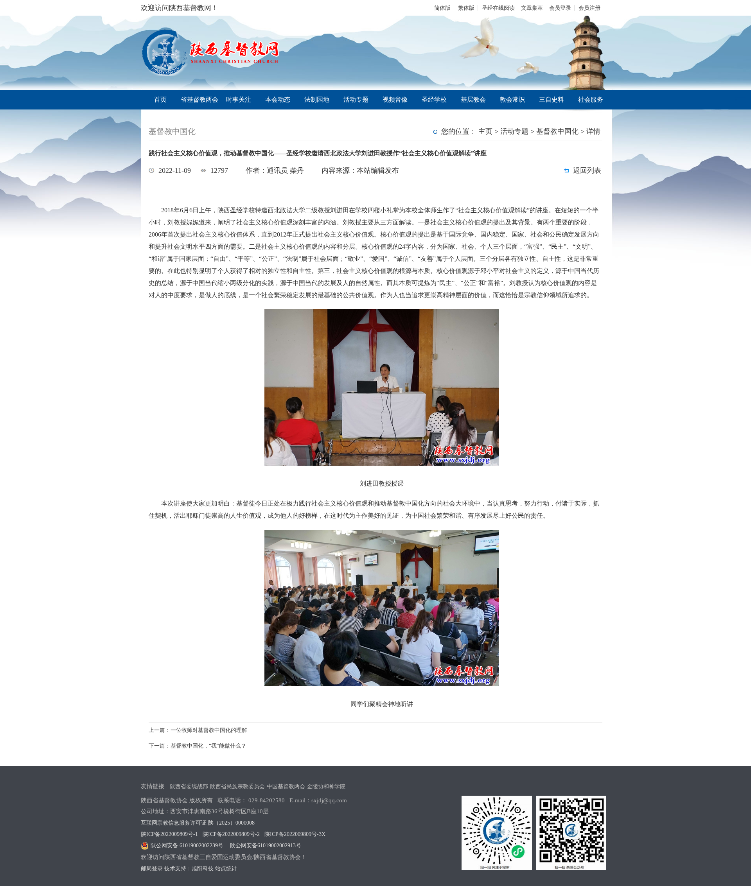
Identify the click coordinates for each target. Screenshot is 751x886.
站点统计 (226, 869)
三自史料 (551, 99)
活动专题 (355, 99)
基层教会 (473, 99)
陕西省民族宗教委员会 (237, 786)
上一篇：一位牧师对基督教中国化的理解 (198, 730)
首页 (160, 99)
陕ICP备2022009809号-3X (294, 834)
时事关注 (238, 99)
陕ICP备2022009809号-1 (169, 834)
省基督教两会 (199, 99)
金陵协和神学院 (326, 786)
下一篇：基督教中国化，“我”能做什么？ (197, 746)
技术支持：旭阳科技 (189, 869)
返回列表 (587, 170)
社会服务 (590, 99)
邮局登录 (152, 869)
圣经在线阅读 (498, 8)
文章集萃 (532, 8)
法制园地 (316, 99)
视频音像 (395, 99)
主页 (485, 131)
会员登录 (560, 8)
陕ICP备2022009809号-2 (231, 834)
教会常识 (512, 99)
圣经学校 (434, 99)
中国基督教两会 (286, 786)
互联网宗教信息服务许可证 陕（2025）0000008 (198, 823)
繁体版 (466, 8)
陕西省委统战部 (189, 786)
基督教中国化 (557, 131)
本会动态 (277, 99)
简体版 (442, 8)
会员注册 (589, 8)
